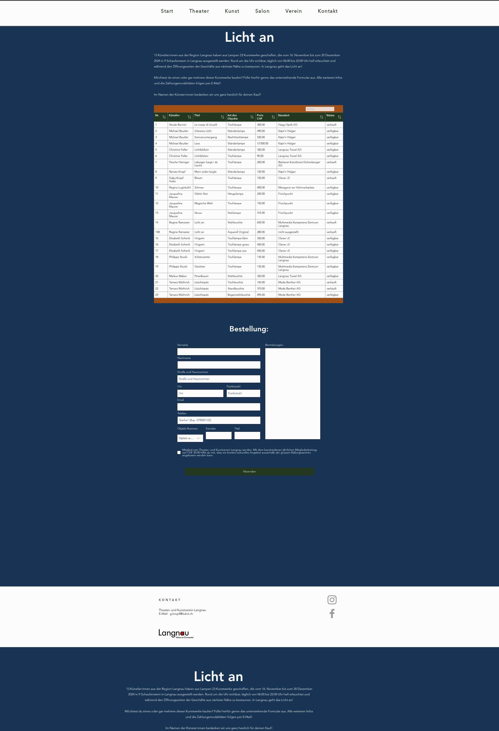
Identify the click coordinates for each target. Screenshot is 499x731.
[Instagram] (332, 600)
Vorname (182, 344)
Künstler (211, 428)
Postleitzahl (233, 386)
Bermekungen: (274, 344)
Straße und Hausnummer (192, 372)
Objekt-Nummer (187, 428)
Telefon (182, 413)
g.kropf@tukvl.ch (181, 614)
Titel (237, 428)
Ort (179, 386)
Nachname (184, 358)
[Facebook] (332, 613)
